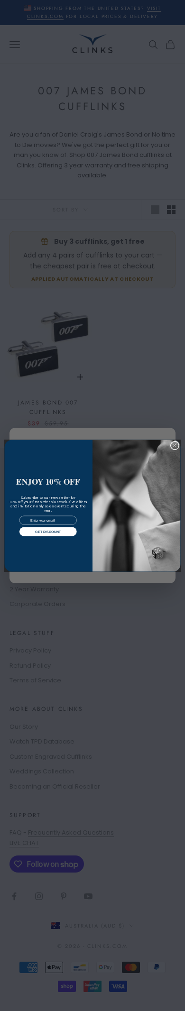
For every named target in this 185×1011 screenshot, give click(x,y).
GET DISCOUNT (48, 531)
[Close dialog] (175, 445)
